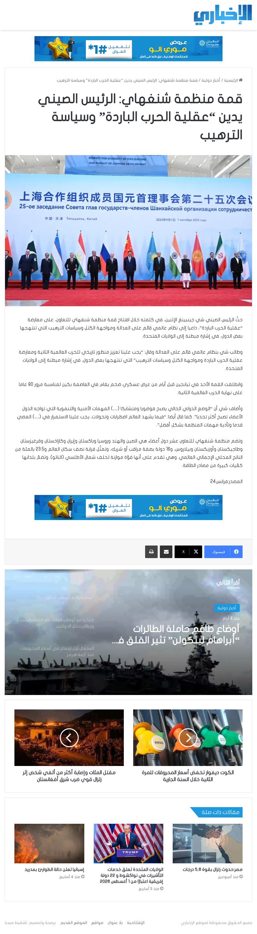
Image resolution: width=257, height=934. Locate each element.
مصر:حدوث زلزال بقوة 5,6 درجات (213, 869)
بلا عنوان (115, 922)
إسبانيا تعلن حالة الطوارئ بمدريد (54, 869)
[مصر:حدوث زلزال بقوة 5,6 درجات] (208, 843)
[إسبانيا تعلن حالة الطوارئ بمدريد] (49, 843)
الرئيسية (231, 80)
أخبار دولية (211, 80)
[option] (128, 632)
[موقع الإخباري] (222, 14)
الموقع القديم (73, 922)
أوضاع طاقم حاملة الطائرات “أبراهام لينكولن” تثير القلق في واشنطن (174, 635)
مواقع (97, 922)
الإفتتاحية (135, 922)
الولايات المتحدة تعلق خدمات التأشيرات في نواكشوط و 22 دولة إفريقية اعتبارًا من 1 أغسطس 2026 (131, 875)
